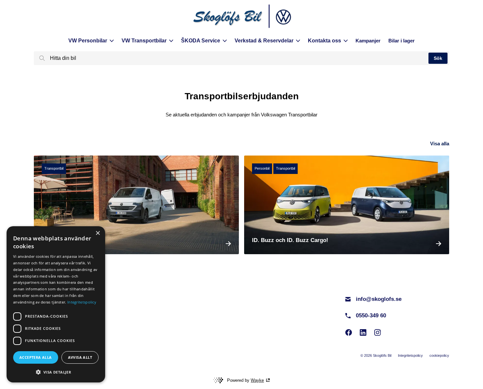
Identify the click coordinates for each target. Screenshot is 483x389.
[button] (56, 372)
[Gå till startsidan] (241, 17)
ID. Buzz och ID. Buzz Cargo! (290, 240)
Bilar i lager (401, 40)
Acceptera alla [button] (35, 357)
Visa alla (439, 143)
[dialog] (56, 304)
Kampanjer (368, 40)
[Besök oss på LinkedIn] (363, 332)
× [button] (97, 233)
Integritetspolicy (410, 355)
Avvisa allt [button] (80, 357)
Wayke (257, 380)
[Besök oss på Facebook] (348, 332)
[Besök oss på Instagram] (377, 332)
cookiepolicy (439, 355)
